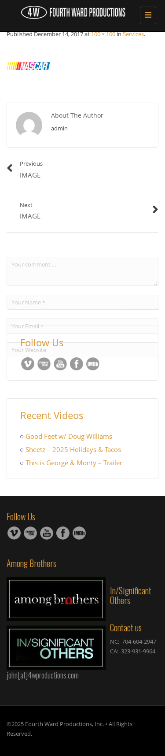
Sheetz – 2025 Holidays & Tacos (73, 449)
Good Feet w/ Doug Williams (69, 436)
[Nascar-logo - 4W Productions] (79, 11)
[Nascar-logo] (29, 65)
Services (133, 34)
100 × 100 (103, 34)
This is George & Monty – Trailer (74, 462)
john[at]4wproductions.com (43, 675)
